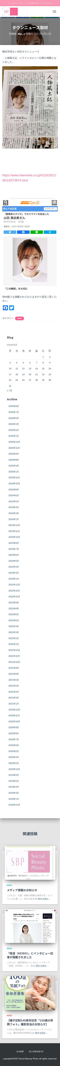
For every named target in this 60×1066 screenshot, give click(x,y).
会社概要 (20, 1051)
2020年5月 (13, 751)
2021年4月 (13, 692)
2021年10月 (14, 662)
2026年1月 (13, 436)
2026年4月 (13, 424)
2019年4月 (13, 787)
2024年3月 (13, 513)
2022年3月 (13, 632)
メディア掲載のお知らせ (22, 890)
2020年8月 (13, 733)
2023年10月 (14, 537)
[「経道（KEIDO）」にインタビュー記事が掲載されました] (30, 926)
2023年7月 (13, 549)
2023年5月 (13, 561)
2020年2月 (13, 763)
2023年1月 (13, 579)
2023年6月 (13, 555)
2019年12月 (14, 769)
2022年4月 (13, 626)
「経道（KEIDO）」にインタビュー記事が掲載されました (30, 955)
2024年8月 (13, 489)
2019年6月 (13, 775)
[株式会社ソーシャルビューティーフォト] (11, 11)
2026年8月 (13, 406)
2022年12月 (14, 584)
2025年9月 (13, 454)
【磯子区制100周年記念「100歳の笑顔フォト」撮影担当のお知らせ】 (30, 1022)
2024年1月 (13, 519)
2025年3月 (13, 465)
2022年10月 (14, 596)
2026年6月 (13, 418)
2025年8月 (13, 460)
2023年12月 (14, 525)
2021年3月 (13, 697)
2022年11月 (14, 590)
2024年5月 (13, 501)
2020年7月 (13, 739)
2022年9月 (13, 602)
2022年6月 (13, 614)
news (19, 318)
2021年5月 (13, 686)
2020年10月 (14, 721)
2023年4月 (13, 567)
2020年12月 (14, 709)
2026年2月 (13, 430)
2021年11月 (14, 656)
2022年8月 (13, 608)
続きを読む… (44, 899)
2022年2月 (13, 638)
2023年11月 (14, 531)
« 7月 (9, 390)
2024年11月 (14, 477)
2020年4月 (13, 757)
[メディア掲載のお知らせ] (30, 862)
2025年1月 (13, 471)
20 (30, 374)
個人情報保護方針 (36, 1051)
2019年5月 (13, 781)
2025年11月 (14, 448)
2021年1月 (13, 703)
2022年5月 (13, 620)
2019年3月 (13, 793)
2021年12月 (14, 650)
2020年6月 (13, 745)
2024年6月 (13, 495)
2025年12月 (14, 442)
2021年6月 (13, 680)
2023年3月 (13, 573)
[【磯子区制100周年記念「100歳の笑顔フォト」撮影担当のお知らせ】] (30, 993)
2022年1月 (13, 644)
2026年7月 (13, 412)
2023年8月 (13, 543)
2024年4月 (13, 507)
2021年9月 (13, 668)
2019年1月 (13, 799)
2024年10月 (14, 483)
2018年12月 (14, 805)
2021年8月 (13, 674)
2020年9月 (13, 727)
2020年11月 (14, 715)
